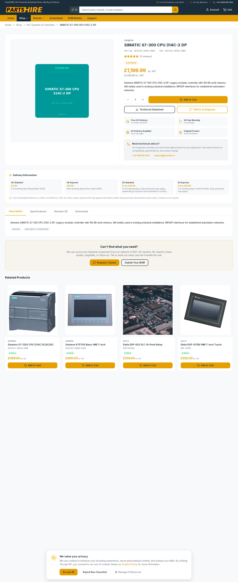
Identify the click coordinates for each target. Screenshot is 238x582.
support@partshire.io (164, 155)
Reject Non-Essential (95, 572)
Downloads (81, 211)
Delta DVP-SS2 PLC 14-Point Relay (142, 344)
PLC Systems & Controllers (41, 24)
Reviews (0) (61, 211)
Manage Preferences (129, 572)
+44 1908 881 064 (140, 155)
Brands (37, 18)
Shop (22, 18)
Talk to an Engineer (204, 109)
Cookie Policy (129, 564)
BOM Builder (75, 18)
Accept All (68, 572)
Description (15, 211)
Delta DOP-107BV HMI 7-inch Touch (201, 344)
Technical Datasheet (152, 109)
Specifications (38, 211)
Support (91, 18)
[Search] (175, 9)
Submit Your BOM (135, 262)
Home (11, 18)
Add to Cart (190, 99)
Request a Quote (106, 262)
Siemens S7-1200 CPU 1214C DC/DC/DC (31, 344)
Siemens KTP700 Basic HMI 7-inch (85, 344)
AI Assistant (56, 18)
